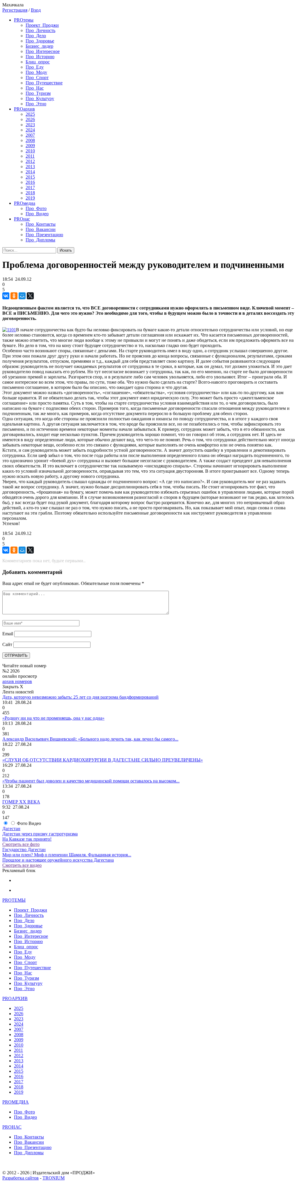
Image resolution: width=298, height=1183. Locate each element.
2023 (30, 124)
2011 (30, 156)
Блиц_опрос (38, 61)
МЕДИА (15, 1102)
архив (24, 108)
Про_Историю (40, 56)
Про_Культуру (40, 98)
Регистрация (14, 10)
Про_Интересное (43, 51)
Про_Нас (35, 88)
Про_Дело (36, 35)
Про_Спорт (37, 77)
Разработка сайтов (20, 1177)
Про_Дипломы (40, 239)
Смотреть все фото (21, 844)
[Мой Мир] (22, 295)
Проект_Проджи (42, 25)
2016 (30, 182)
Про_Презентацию (44, 234)
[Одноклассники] (13, 295)
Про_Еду (35, 67)
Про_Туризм (38, 93)
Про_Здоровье (40, 40)
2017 (30, 187)
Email (7, 633)
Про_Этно (36, 103)
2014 (30, 171)
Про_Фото (36, 208)
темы (23, 19)
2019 (30, 197)
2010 (30, 150)
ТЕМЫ (14, 900)
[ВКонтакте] (5, 295)
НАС (12, 1127)
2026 (30, 119)
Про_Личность (40, 30)
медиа (24, 203)
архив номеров (17, 681)
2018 (30, 192)
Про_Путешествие (44, 82)
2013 (30, 166)
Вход (36, 10)
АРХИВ (15, 998)
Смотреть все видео (22, 865)
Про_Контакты (41, 224)
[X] (30, 295)
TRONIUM (53, 1177)
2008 (30, 140)
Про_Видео (37, 213)
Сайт (7, 644)
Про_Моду (36, 72)
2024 (30, 129)
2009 (30, 145)
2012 (30, 161)
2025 (30, 114)
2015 (30, 177)
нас (22, 218)
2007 (30, 135)
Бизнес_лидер (39, 46)
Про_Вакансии (41, 229)
